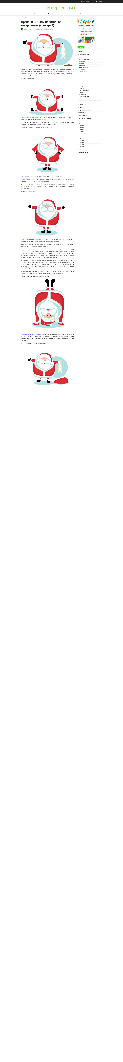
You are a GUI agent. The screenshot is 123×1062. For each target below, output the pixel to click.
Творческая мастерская (40, 13)
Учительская (81, 155)
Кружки (80, 107)
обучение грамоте (84, 96)
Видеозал (80, 51)
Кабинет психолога (61, 13)
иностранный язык (84, 59)
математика (82, 65)
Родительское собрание (86, 13)
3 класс (82, 129)
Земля (81, 78)
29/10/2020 (31, 29)
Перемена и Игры (82, 115)
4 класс (82, 131)
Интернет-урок (29, 13)
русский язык (82, 94)
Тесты (95, 13)
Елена (25, 29)
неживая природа (84, 84)
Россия (82, 92)
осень (80, 136)
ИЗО (80, 123)
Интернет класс (61, 7)
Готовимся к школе (83, 54)
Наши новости (82, 112)
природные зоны (84, 90)
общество (82, 86)
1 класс (82, 125)
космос (82, 82)
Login (101, 1)
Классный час (51, 13)
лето (80, 134)
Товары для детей (83, 152)
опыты (82, 88)
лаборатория (82, 61)
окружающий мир (83, 67)
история (82, 80)
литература (81, 63)
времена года (83, 74)
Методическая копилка (73, 13)
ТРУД (80, 138)
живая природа (84, 76)
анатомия (82, 69)
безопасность (84, 71)
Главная (22, 17)
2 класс (82, 127)
